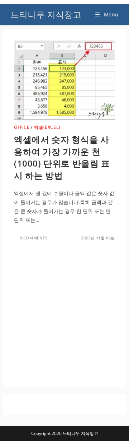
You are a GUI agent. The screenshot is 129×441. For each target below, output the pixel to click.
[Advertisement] (64, 308)
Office (22, 127)
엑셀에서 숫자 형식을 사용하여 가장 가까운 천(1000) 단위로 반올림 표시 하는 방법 (62, 157)
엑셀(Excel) (47, 127)
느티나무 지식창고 (45, 14)
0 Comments (34, 237)
